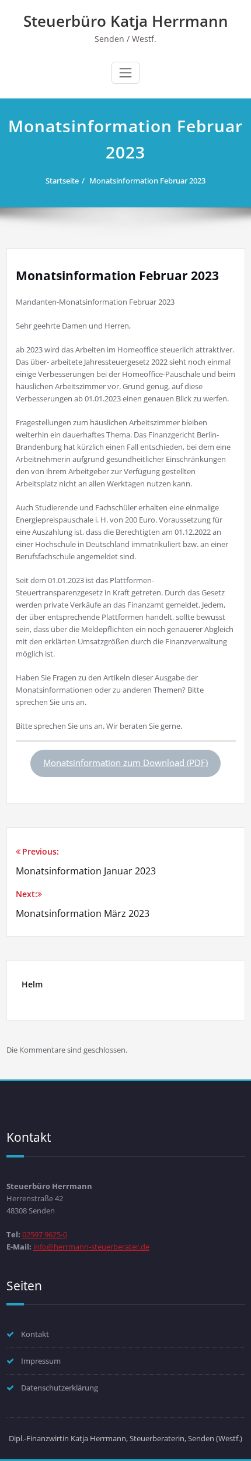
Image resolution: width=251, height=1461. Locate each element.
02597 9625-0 (44, 1234)
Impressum (41, 1361)
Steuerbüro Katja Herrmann (125, 20)
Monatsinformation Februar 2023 (147, 180)
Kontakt (35, 1334)
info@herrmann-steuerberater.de (91, 1246)
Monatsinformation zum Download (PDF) (125, 762)
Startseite (62, 180)
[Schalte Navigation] (125, 73)
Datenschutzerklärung (59, 1387)
